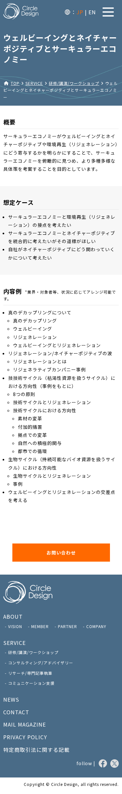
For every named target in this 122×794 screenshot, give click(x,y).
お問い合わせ (61, 552)
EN (92, 12)
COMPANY (96, 626)
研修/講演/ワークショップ (33, 652)
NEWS (11, 699)
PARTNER (67, 626)
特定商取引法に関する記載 (36, 749)
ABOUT (13, 616)
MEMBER (40, 626)
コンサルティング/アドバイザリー (40, 662)
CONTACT (16, 712)
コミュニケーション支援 (31, 683)
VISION (15, 626)
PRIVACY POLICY (25, 737)
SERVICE (14, 643)
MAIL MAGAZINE (24, 724)
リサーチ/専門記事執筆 (30, 673)
